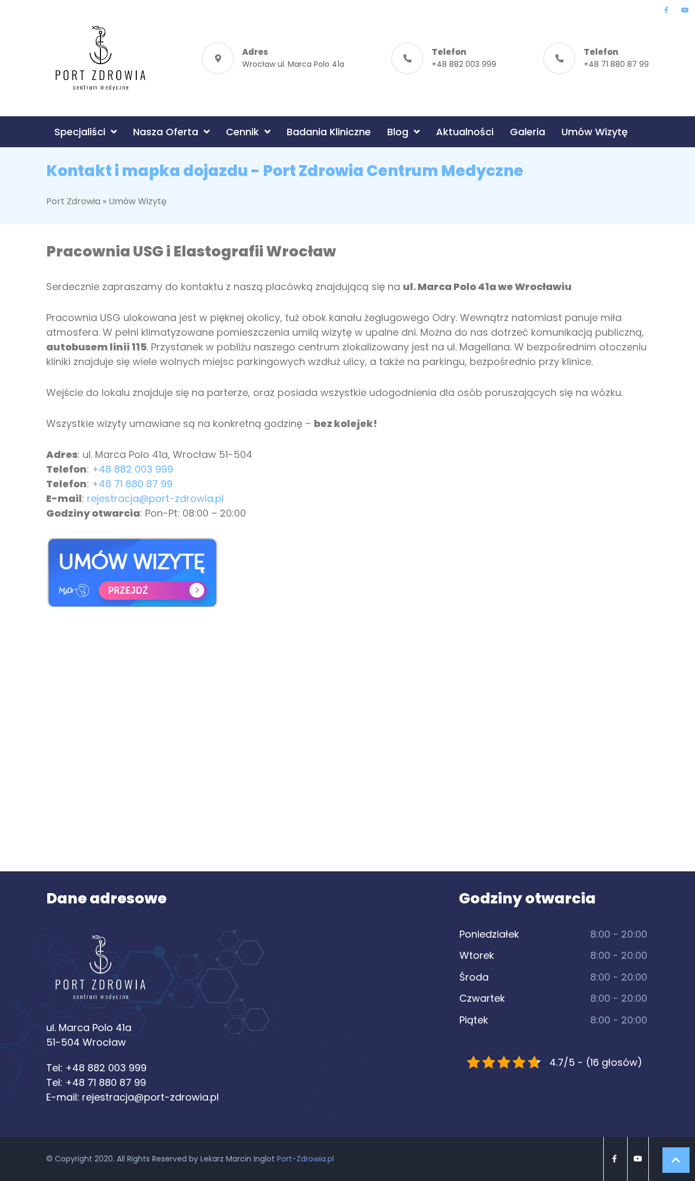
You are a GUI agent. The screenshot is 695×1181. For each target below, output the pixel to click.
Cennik (242, 132)
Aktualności (465, 132)
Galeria (527, 132)
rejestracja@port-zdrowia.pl (155, 498)
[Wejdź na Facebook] (666, 10)
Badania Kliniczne (329, 132)
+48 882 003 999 (464, 64)
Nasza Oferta (165, 132)
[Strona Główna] (100, 972)
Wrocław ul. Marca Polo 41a (293, 64)
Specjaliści (79, 132)
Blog (397, 132)
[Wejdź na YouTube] (685, 10)
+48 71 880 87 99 (616, 64)
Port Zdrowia (73, 201)
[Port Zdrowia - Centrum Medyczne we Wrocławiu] (100, 58)
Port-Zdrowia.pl (305, 1158)
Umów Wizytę (594, 132)
